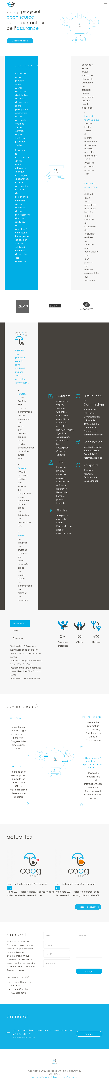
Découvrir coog (20, 41)
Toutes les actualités (88, 907)
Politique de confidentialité (63, 1077)
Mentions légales (40, 1077)
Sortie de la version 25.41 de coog (78, 884)
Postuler (89, 1034)
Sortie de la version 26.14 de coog (30, 884)
